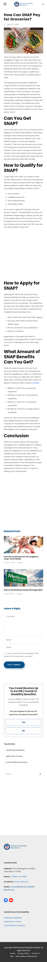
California (24, 881)
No (23, 730)
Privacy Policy (23, 953)
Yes (23, 722)
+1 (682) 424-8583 (18, 876)
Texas (16, 881)
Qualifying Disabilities (15, 750)
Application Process (14, 756)
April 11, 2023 (13, 24)
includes (35, 383)
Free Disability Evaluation (16, 762)
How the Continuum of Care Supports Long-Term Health (21, 557)
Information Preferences (26, 956)
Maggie (20, 562)
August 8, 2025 (9, 594)
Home (12, 953)
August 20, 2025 (9, 562)
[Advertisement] (23, 255)
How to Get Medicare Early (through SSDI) (23, 590)
